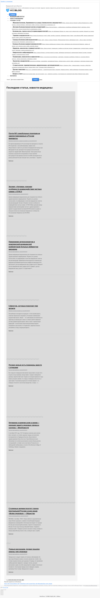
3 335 (11, 580)
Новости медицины (13, 194)
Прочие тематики (12, 251)
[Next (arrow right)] (2, 592)
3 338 (19, 580)
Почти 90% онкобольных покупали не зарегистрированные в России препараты (24, 135)
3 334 (9, 580)
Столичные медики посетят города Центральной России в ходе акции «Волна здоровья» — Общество (24, 511)
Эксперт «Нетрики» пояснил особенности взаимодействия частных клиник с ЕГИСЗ (25, 189)
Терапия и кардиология (14, 310)
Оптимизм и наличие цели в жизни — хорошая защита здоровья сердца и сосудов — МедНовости (24, 425)
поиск (40, 79)
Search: (8, 79)
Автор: (29, 140)
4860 (23, 580)
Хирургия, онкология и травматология (17, 140)
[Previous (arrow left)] (1, 592)
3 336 (14, 580)
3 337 (17, 580)
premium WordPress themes (91, 585)
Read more (11, 160)
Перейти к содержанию (7, 1)
